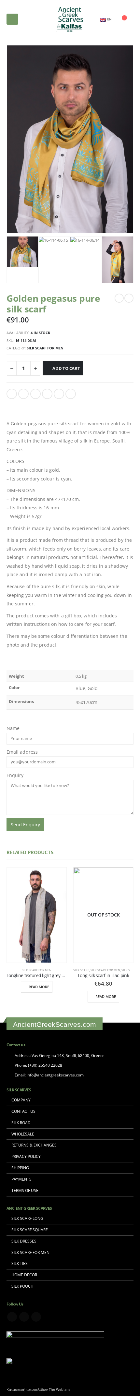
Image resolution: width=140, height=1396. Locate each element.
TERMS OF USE (24, 1190)
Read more (39, 986)
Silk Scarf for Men (45, 348)
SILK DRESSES (23, 1241)
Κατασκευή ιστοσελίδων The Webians (38, 1389)
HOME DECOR (24, 1274)
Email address (22, 752)
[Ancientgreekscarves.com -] (70, 19)
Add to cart (66, 368)
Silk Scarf (81, 970)
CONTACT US (23, 1111)
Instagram (36, 1317)
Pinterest (59, 394)
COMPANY (21, 1099)
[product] (36, 915)
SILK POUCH (22, 1286)
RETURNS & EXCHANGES (34, 1144)
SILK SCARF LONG (27, 1218)
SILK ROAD (21, 1122)
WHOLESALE (22, 1133)
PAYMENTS (21, 1179)
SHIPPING (20, 1167)
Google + (47, 394)
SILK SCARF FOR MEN (30, 1252)
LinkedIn (35, 394)
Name (13, 728)
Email (70, 394)
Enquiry (15, 775)
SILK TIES (19, 1263)
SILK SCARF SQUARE (29, 1229)
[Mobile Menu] (12, 19)
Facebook (12, 394)
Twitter (23, 394)
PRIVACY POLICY (26, 1156)
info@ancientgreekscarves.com (55, 1074)
